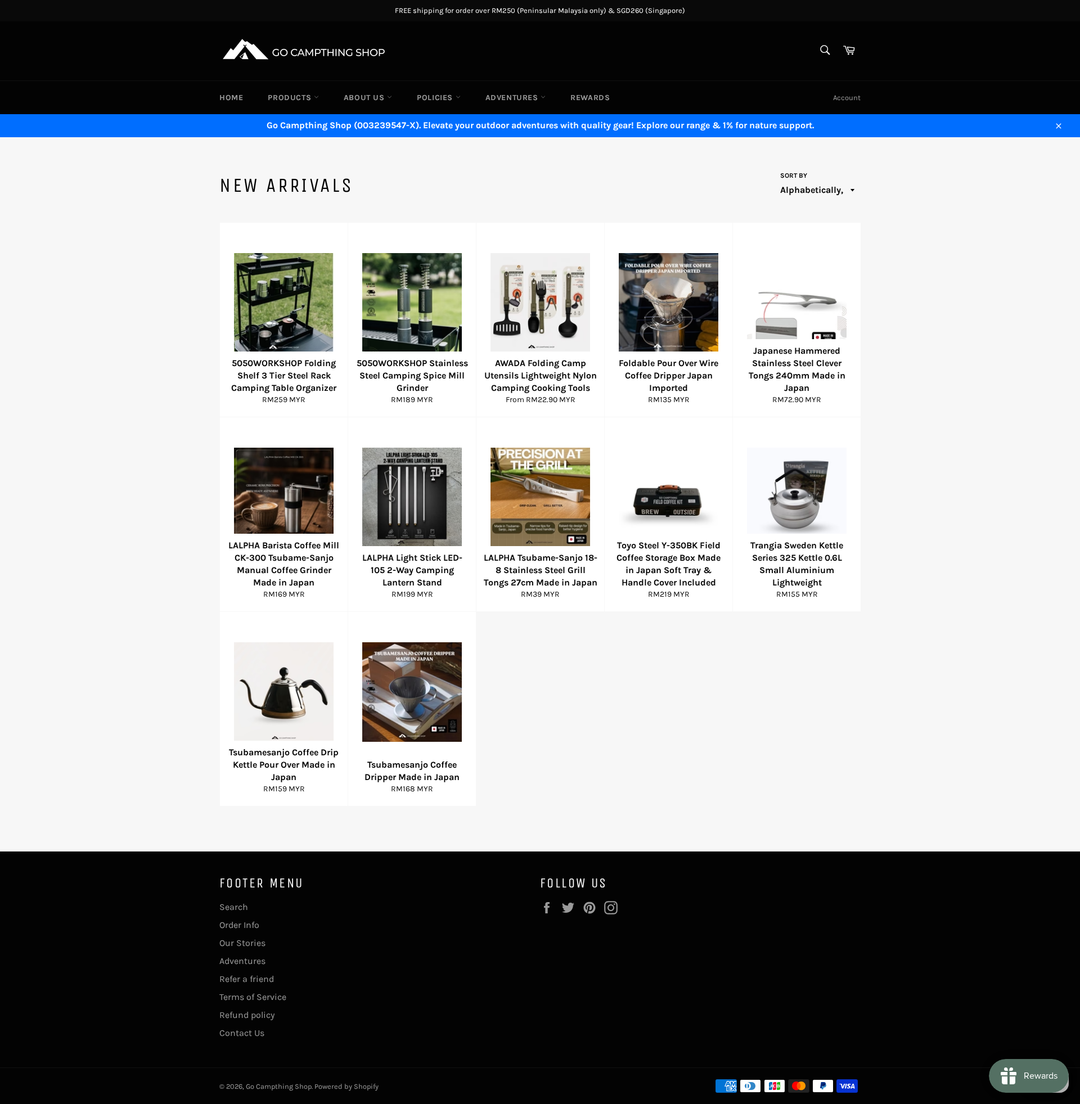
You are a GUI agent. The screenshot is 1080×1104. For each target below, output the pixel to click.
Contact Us (241, 1033)
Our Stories (242, 943)
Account (847, 97)
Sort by (793, 175)
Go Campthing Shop (279, 1086)
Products (290, 97)
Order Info (239, 925)
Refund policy (246, 1015)
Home (231, 97)
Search (233, 907)
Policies (436, 97)
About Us (365, 97)
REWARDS (590, 97)
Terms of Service (252, 997)
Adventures (513, 97)
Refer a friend (246, 979)
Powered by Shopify (346, 1086)
